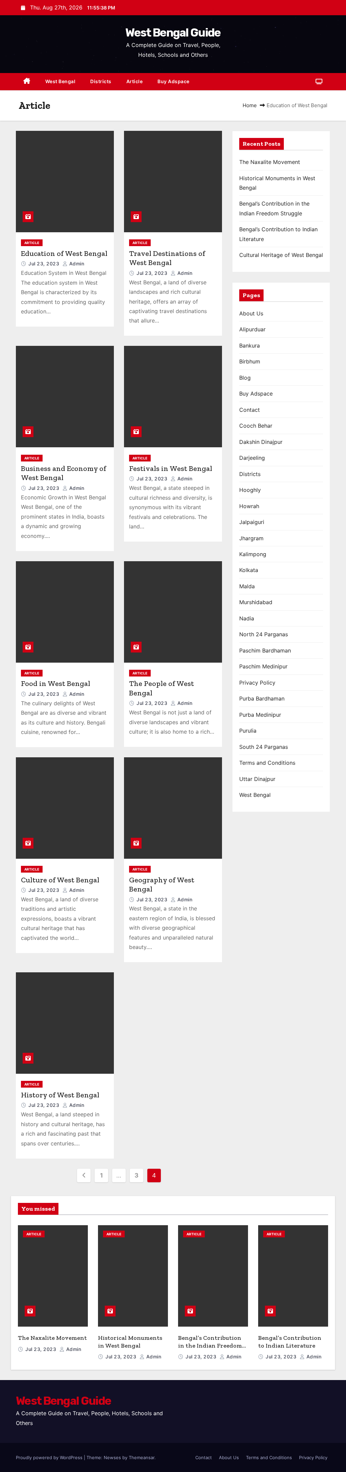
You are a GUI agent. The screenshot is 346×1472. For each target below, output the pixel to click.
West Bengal (60, 81)
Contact (249, 409)
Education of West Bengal (64, 253)
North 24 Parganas (263, 634)
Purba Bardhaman (262, 698)
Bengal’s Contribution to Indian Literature (289, 1341)
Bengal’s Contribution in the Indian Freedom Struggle (210, 1345)
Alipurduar (252, 329)
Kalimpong (252, 554)
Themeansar (141, 1457)
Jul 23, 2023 (44, 263)
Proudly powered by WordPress (50, 1457)
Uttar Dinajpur (257, 779)
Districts (101, 81)
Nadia (246, 618)
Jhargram (251, 538)
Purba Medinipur (260, 714)
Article (134, 81)
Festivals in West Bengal (170, 468)
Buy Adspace (173, 81)
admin (76, 263)
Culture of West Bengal (60, 879)
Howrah (249, 506)
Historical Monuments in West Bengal (130, 1341)
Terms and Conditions (267, 762)
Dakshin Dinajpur (260, 441)
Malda (247, 586)
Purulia (247, 730)
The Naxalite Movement (269, 162)
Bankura (249, 345)
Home (250, 105)
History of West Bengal (60, 1094)
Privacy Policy (257, 682)
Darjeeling (252, 457)
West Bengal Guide (172, 33)
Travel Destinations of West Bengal (167, 258)
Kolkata (248, 570)
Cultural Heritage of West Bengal (281, 255)
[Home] (27, 81)
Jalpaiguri (251, 522)
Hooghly (250, 489)
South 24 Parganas (263, 746)
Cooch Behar (255, 425)
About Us (251, 313)
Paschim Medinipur (263, 666)
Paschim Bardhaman (265, 650)
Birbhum (249, 361)
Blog (245, 377)
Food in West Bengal (55, 683)
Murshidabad (255, 602)
